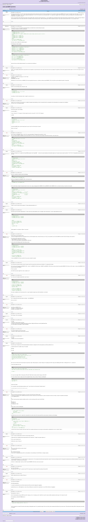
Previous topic (80, 10)
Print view (4, 10)
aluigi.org (8, 4)
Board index (4, 4)
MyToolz (10, 4)
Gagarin (16, 388)
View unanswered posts (6, 3)
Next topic (84, 10)
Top (3, 21)
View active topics (11, 3)
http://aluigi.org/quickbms (15, 483)
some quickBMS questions (9, 6)
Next (84, 513)
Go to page (81, 513)
